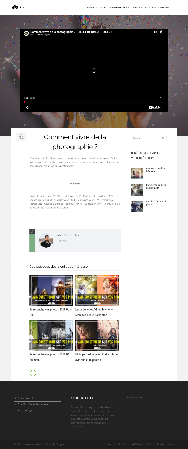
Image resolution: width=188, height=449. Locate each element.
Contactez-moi (25, 398)
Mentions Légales (26, 410)
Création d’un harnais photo (156, 203)
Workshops (138, 7)
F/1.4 (147, 7)
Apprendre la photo (96, 7)
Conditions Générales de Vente (33, 404)
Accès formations (160, 7)
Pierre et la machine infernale (155, 170)
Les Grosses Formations (119, 7)
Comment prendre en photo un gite (156, 186)
